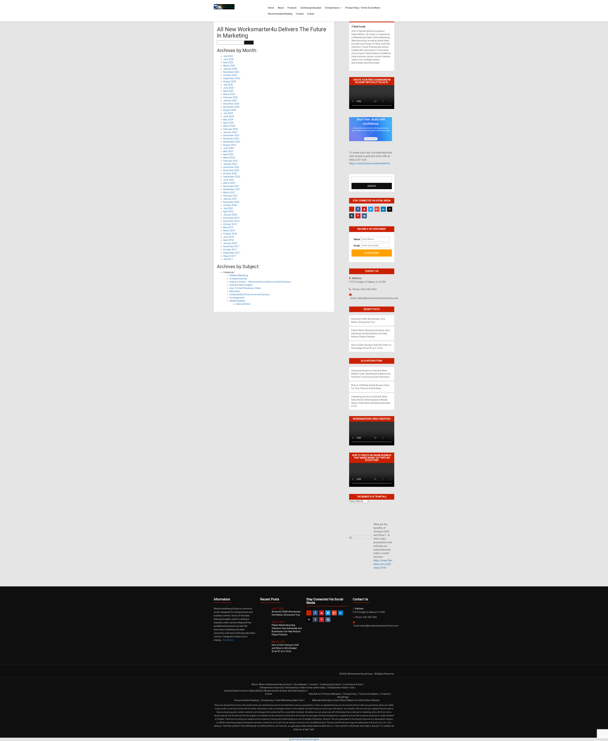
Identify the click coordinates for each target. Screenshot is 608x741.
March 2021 (229, 192)
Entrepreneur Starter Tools (341, 687)
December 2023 (231, 135)
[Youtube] (364, 209)
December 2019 (231, 218)
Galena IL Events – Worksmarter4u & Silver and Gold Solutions (260, 282)
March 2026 (229, 65)
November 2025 (231, 72)
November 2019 (231, 221)
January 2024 (230, 132)
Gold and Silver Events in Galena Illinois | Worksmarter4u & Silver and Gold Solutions (265, 691)
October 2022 (230, 173)
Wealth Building (237, 301)
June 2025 (228, 88)
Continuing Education (310, 8)
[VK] (364, 215)
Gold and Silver (243, 304)
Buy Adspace (300, 684)
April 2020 (228, 211)
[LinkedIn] (383, 209)
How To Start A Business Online (245, 288)
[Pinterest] (358, 215)
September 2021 (231, 189)
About (281, 8)
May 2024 (228, 119)
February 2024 (230, 129)
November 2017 (231, 246)
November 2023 (231, 138)
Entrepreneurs (332, 8)
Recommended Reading (280, 14)
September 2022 (231, 176)
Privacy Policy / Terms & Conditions (362, 8)
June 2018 (228, 237)
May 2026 (228, 62)
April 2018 (228, 240)
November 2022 (231, 170)
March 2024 (229, 126)
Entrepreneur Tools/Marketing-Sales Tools (282, 700)
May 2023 (228, 151)
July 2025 (228, 84)
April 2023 (228, 154)
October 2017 (230, 249)
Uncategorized (237, 297)
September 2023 (231, 141)
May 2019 (228, 227)
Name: (356, 239)
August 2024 (229, 110)
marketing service (360, 396)
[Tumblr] (351, 215)
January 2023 (230, 164)
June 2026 (228, 59)
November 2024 (231, 107)
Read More (228, 640)
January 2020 (230, 214)
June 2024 (228, 116)
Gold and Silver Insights (241, 285)
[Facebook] (358, 209)
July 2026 (228, 56)
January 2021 (230, 199)
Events (310, 14)
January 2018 (230, 243)
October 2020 (230, 205)
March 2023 (229, 157)
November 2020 (231, 202)
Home (271, 8)
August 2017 (229, 256)
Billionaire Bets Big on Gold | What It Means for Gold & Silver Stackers (346, 700)
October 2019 (230, 224)
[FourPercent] (351, 209)
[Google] (377, 209)
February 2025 (230, 97)
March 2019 (229, 230)
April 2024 (228, 122)
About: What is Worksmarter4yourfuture (272, 684)
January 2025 (230, 100)
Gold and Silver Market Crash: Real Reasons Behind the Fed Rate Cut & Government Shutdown (370, 373)
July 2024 (228, 113)
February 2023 (230, 161)
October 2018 (230, 233)
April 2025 (228, 91)
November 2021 (231, 186)
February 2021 (230, 195)
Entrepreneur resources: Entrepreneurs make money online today (292, 687)
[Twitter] (370, 209)
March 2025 (229, 94)
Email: (356, 245)
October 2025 (230, 75)
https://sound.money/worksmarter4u (369, 163)
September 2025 (231, 78)
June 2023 (228, 148)
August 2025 (229, 81)
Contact (300, 14)
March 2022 (229, 183)
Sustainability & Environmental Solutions (250, 294)
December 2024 (231, 103)
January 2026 (230, 69)
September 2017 (231, 252)
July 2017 (228, 259)
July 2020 (228, 208)
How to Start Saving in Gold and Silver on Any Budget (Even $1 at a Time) (285, 648)
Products (292, 8)
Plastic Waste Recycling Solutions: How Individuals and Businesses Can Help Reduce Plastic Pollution (370, 333)
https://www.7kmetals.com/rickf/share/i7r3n (383, 564)
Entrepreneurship (238, 278)
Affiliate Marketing (239, 275)
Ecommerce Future (353, 684)
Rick (353, 385)
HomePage (342, 697)
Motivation (235, 291)
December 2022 (231, 167)
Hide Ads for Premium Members (325, 694)
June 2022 (228, 180)
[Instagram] (389, 209)
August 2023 (229, 145)
